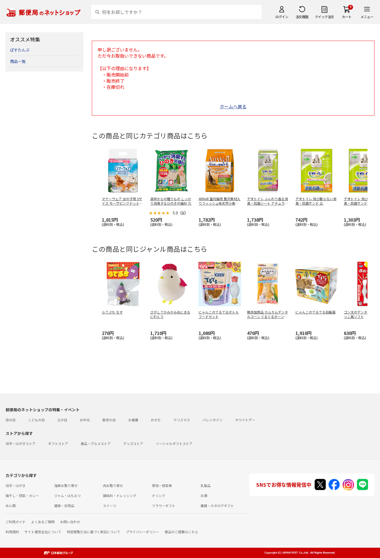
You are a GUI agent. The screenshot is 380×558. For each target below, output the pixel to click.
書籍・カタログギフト (217, 505)
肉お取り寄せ (113, 485)
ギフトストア (58, 443)
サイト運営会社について (42, 531)
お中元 (85, 419)
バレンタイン (213, 419)
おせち (156, 419)
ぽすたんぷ (19, 50)
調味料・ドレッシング (119, 495)
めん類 (11, 505)
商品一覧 (18, 61)
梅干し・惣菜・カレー (22, 495)
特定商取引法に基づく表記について (93, 531)
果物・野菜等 (162, 485)
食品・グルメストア (96, 443)
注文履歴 (302, 16)
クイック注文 (324, 16)
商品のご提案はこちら (181, 531)
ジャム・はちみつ (67, 495)
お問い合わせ (70, 521)
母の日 (11, 419)
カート (347, 16)
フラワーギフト (163, 505)
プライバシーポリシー (142, 531)
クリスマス (181, 419)
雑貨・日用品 (64, 505)
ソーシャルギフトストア (174, 443)
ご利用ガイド (16, 521)
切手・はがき (16, 485)
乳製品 (206, 485)
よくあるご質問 (43, 521)
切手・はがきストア (21, 443)
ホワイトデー (245, 419)
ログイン (281, 16)
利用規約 (12, 531)
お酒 (204, 495)
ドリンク (158, 495)
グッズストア (133, 443)
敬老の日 (109, 419)
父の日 (62, 419)
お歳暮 (133, 419)
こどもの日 (36, 419)
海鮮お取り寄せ (66, 485)
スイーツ (109, 505)
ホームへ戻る (233, 106)
